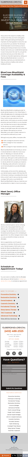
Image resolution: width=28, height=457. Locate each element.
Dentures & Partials (14, 408)
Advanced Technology (9, 316)
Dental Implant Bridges (14, 414)
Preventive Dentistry (8, 294)
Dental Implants (6, 300)
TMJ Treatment (6, 312)
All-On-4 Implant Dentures (14, 417)
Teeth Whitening (14, 423)
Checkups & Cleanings (14, 398)
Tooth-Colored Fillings (14, 410)
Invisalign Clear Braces (14, 426)
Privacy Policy (16, 448)
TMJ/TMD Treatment (14, 430)
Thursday (7, 346)
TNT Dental (20, 449)
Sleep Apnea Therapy (8, 309)
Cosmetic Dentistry (8, 303)
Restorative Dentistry (9, 297)
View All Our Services (9, 319)
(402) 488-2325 (14, 331)
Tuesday (7, 343)
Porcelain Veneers (14, 421)
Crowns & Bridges (14, 405)
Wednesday (8, 345)
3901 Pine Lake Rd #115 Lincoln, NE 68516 (14, 335)
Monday (7, 341)
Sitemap (11, 448)
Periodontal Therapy (8, 306)
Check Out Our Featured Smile (14, 6)
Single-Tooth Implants (14, 412)
